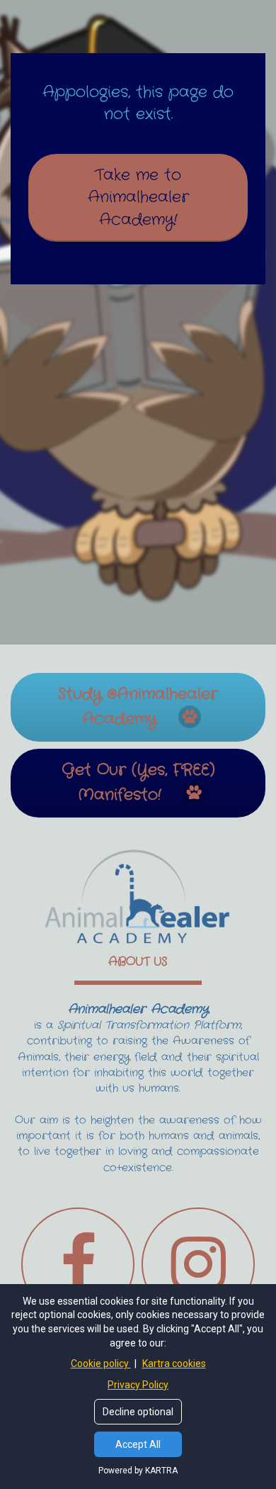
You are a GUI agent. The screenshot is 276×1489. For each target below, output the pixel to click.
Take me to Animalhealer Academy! (138, 197)
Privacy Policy (138, 1384)
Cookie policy (101, 1363)
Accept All (138, 1444)
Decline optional (138, 1411)
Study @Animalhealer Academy (138, 706)
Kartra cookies (174, 1363)
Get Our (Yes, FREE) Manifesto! (138, 782)
